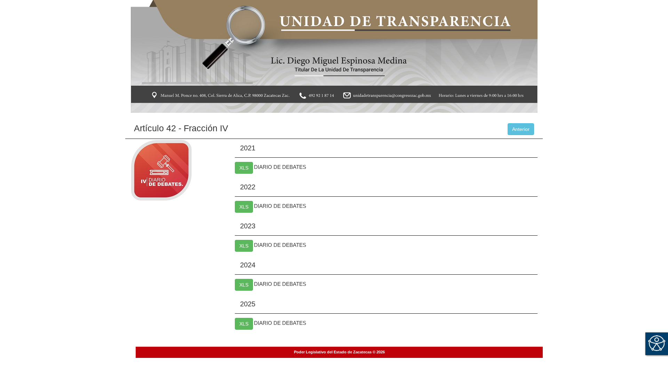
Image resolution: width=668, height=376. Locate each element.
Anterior (521, 129)
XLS (243, 168)
